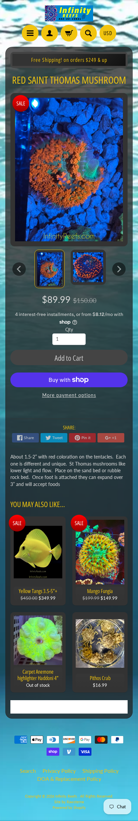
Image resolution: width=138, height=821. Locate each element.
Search (28, 770)
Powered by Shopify (69, 807)
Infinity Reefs (66, 796)
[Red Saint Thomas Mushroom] (49, 269)
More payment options (69, 395)
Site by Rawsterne (69, 802)
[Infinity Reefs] (69, 13)
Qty (69, 329)
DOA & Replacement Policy (69, 778)
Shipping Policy (100, 770)
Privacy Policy (59, 770)
